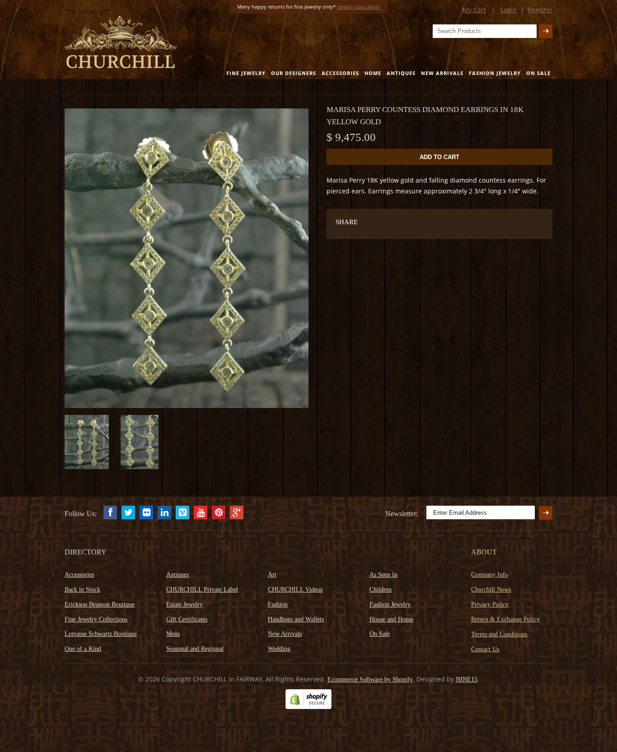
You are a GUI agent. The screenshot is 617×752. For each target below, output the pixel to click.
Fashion (278, 604)
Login (508, 9)
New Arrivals (442, 73)
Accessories (340, 73)
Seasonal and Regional (195, 648)
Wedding (279, 648)
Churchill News (491, 589)
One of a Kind (83, 648)
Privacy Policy (490, 604)
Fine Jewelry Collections (96, 619)
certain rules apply (358, 6)
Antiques (401, 73)
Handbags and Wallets (296, 619)
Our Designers (293, 73)
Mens (173, 633)
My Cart (474, 9)
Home (373, 73)
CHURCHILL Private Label (202, 589)
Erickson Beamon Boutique (100, 604)
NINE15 (466, 679)
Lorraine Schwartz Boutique (101, 633)
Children (380, 589)
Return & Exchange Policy (505, 619)
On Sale (538, 73)
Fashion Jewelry (495, 73)
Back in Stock (82, 589)
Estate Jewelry (184, 604)
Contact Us (485, 649)
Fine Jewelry (246, 73)
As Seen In (383, 574)
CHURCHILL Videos (295, 589)
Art (272, 574)
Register (540, 9)
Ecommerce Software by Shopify (370, 679)
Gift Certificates (186, 619)
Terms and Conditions (499, 634)
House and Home (391, 619)
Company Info (489, 574)
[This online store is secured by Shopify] (308, 707)
